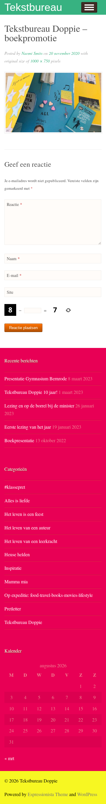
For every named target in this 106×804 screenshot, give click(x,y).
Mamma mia (16, 581)
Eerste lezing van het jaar (27, 427)
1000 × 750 (40, 61)
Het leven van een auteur (27, 527)
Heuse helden (17, 554)
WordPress (87, 794)
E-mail (14, 275)
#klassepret (14, 487)
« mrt (9, 758)
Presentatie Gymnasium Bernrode (35, 378)
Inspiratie (12, 568)
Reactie (14, 204)
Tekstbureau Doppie (23, 622)
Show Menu (89, 7)
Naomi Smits (31, 53)
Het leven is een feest (23, 514)
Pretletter (12, 608)
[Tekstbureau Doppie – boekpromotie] (53, 102)
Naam (13, 258)
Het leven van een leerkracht (30, 541)
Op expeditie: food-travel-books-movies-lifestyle (48, 595)
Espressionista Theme (48, 794)
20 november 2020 (64, 53)
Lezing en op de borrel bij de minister (39, 405)
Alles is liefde (17, 500)
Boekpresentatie (19, 440)
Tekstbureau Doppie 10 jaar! (30, 392)
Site (10, 292)
